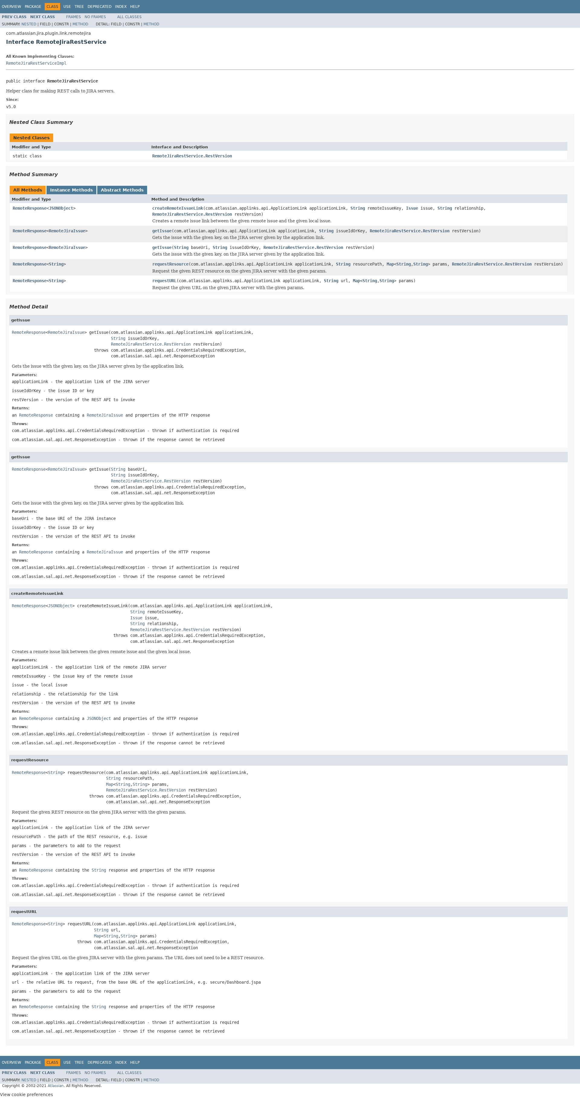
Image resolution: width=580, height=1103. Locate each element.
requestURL (164, 280)
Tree (79, 7)
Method (80, 24)
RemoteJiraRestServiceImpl (36, 63)
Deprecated (99, 7)
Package (33, 7)
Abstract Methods (122, 190)
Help (135, 7)
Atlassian (56, 1086)
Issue (412, 208)
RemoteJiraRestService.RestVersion (192, 155)
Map (390, 264)
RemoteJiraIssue (67, 230)
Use (67, 7)
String (357, 208)
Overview (11, 7)
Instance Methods (71, 190)
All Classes (129, 17)
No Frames (95, 17)
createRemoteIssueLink (177, 208)
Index (121, 7)
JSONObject (61, 208)
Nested (28, 24)
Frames (73, 17)
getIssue (162, 230)
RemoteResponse (30, 208)
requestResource (170, 264)
